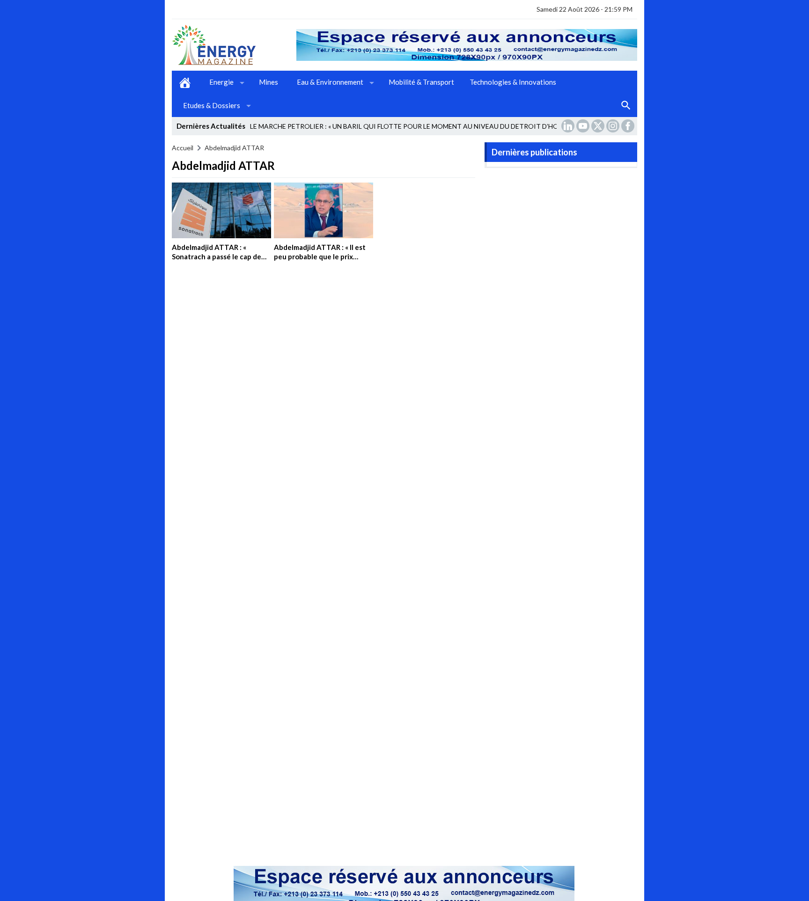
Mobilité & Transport (421, 82)
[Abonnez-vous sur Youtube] (583, 125)
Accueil (185, 82)
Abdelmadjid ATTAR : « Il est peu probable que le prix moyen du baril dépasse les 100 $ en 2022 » (320, 261)
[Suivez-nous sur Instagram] (613, 125)
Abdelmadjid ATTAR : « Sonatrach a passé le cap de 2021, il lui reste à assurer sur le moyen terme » (219, 261)
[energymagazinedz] (234, 45)
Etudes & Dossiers (211, 105)
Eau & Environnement (330, 82)
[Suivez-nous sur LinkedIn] (568, 125)
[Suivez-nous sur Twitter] (598, 125)
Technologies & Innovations (513, 82)
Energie (221, 82)
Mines (268, 82)
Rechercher (626, 105)
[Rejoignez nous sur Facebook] (628, 125)
